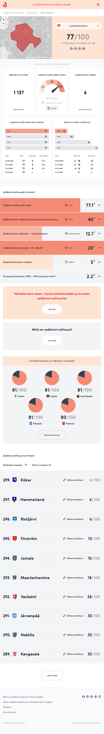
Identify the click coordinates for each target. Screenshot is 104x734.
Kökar (26, 480)
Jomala (27, 558)
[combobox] (78, 25)
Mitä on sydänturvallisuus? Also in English (23, 697)
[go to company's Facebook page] (83, 696)
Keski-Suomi (32, 12)
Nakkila (27, 634)
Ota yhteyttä (9, 712)
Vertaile (52, 309)
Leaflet (29, 58)
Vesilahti (28, 596)
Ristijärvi (29, 519)
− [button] (3, 23)
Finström (29, 538)
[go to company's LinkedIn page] (91, 696)
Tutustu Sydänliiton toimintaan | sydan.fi (86, 723)
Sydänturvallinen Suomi (52, 4)
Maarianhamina (35, 577)
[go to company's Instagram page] (95, 696)
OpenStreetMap (39, 58)
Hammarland (32, 499)
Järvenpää (30, 615)
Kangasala (30, 654)
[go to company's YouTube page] (99, 696)
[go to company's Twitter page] (87, 696)
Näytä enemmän (52, 435)
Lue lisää (52, 340)
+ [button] (3, 19)
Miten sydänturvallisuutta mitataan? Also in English (28, 702)
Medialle (7, 707)
